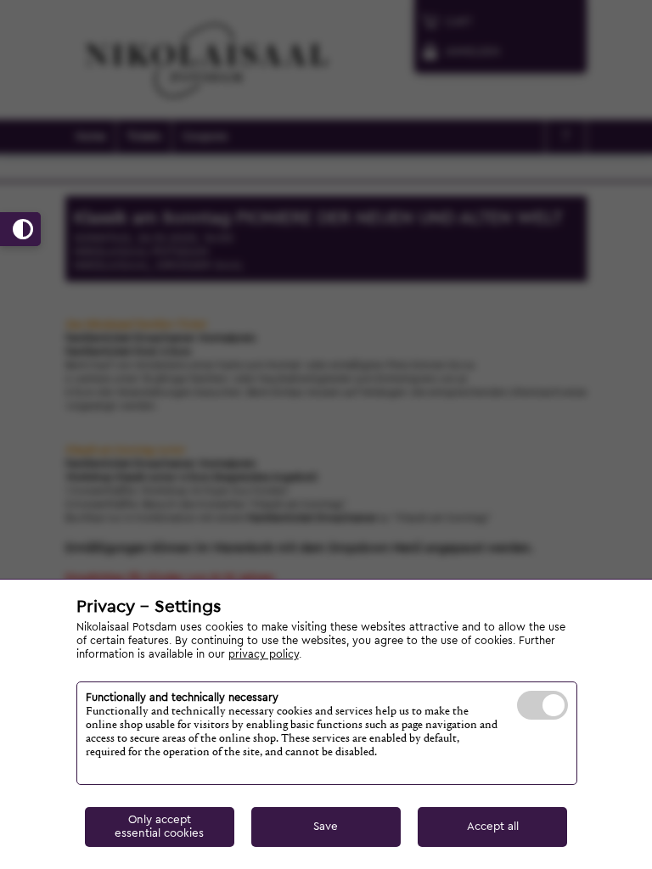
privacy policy (263, 654)
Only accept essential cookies (159, 826)
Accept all (493, 827)
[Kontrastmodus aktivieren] (20, 229)
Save (325, 827)
